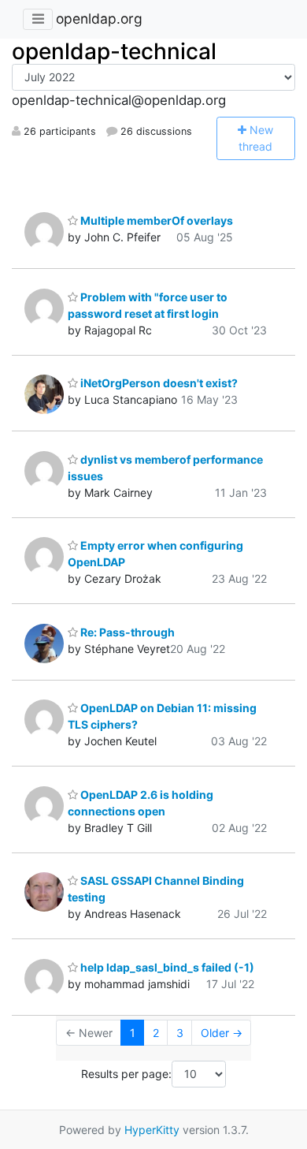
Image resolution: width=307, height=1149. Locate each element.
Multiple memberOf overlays (155, 220)
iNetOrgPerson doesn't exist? (158, 383)
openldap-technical (114, 51)
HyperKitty (151, 1129)
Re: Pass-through (126, 632)
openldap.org (99, 18)
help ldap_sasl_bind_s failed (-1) (166, 967)
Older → (221, 1032)
